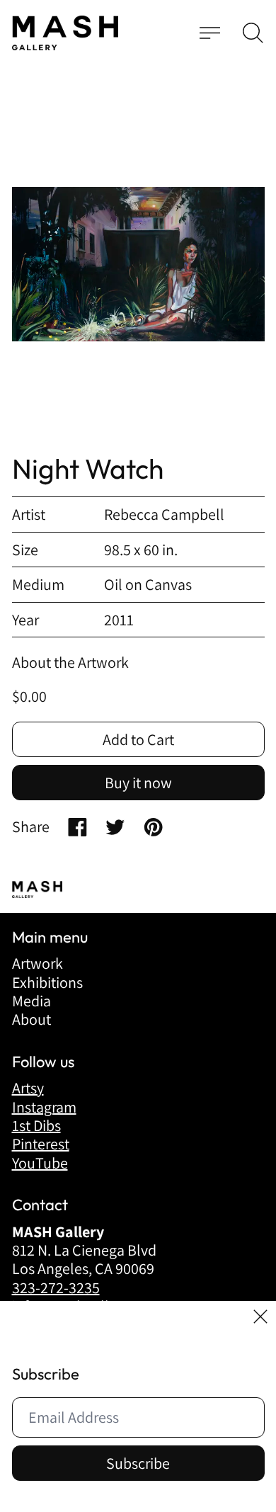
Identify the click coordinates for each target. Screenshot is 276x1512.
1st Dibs (36, 1125)
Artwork (37, 963)
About (31, 1019)
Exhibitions (47, 982)
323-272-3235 (56, 1287)
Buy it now (138, 782)
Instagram (44, 1107)
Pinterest (40, 1144)
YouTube (40, 1163)
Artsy (28, 1088)
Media (31, 1001)
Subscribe (138, 1463)
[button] (253, 33)
